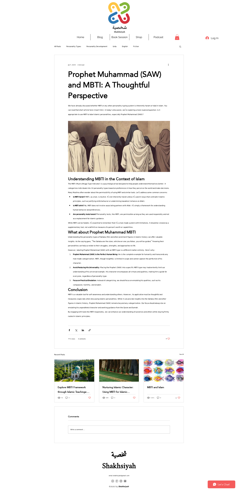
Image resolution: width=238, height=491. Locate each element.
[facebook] (116, 481)
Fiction (136, 46)
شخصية (119, 27)
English (125, 46)
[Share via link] (89, 330)
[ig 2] (121, 481)
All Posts (57, 46)
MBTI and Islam (155, 387)
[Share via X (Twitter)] (76, 330)
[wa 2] (112, 481)
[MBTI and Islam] (164, 370)
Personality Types (73, 46)
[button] (177, 37)
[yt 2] (125, 481)
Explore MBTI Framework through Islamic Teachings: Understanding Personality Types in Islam (72, 389)
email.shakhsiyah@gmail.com (119, 475)
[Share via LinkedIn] (83, 330)
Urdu (115, 46)
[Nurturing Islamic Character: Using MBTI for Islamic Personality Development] (119, 370)
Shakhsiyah (119, 32)
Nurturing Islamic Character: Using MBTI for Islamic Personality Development (117, 389)
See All (181, 354)
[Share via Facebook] (69, 330)
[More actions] (168, 64)
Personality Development (96, 46)
